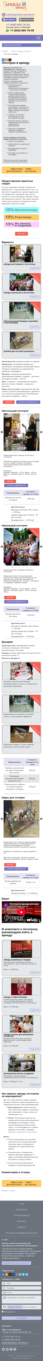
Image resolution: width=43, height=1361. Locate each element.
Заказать (21, 234)
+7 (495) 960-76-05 (18, 24)
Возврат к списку (8, 1190)
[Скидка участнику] (21, 217)
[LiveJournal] (13, 1274)
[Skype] (23, 1274)
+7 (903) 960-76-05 (11, 1340)
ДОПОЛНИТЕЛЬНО (14, 171)
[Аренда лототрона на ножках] (21, 547)
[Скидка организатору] (21, 210)
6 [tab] (30, 567)
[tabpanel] (21, 432)
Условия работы (21, 1215)
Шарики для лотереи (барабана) (19, 351)
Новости (21, 1227)
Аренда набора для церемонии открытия (18, 1035)
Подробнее (34, 268)
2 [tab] (18, 453)
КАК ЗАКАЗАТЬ (30, 171)
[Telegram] (26, 1274)
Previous (2, 432)
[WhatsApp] (20, 1274)
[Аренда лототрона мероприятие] (21, 432)
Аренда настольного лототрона (19, 264)
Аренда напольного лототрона (19, 293)
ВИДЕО (29, 169)
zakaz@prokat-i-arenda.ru (15, 1343)
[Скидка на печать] (21, 224)
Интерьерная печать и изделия (19, 1074)
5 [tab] (28, 453)
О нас (21, 1203)
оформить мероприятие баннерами (22, 1132)
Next (41, 432)
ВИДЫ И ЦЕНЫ (17, 169)
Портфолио (21, 1209)
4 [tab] (25, 453)
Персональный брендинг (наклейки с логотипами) (21, 322)
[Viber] (16, 1274)
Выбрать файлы (14, 1307)
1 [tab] (14, 453)
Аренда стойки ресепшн (15, 997)
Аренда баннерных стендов (17, 960)
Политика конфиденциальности (21, 1233)
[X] (9, 59)
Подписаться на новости (16, 1263)
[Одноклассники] (6, 59)
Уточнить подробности (28, 402)
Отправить (21, 1318)
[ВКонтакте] (3, 59)
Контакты (21, 1221)
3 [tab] (21, 453)
